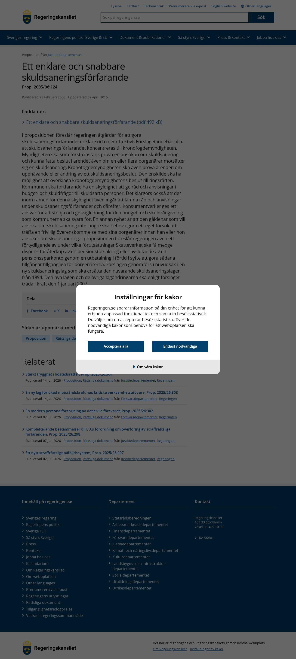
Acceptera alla (116, 346)
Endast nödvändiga (180, 346)
